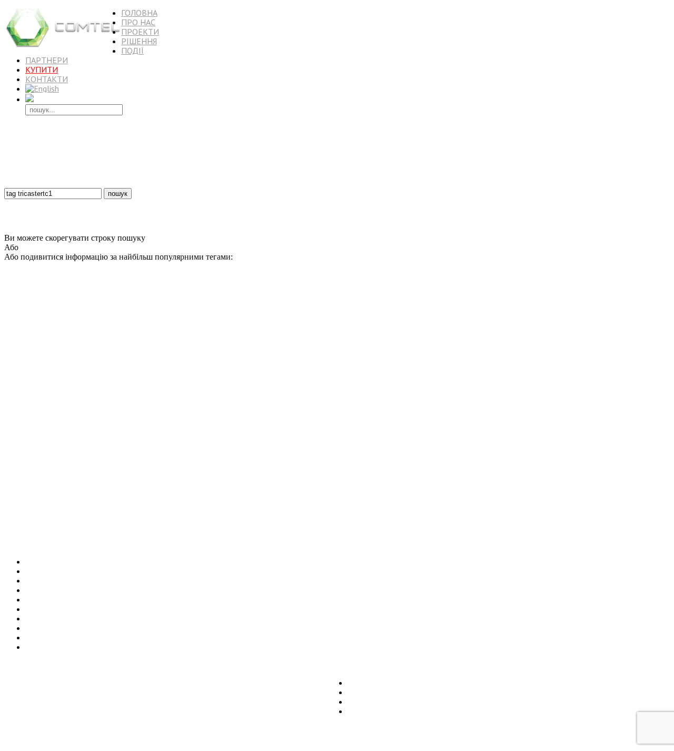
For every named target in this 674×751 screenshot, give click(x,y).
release (128, 354)
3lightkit (656, 496)
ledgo (67, 378)
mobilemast (632, 367)
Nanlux (595, 449)
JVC (558, 507)
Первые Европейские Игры (59, 507)
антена (321, 354)
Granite (115, 380)
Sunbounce (84, 303)
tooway (280, 486)
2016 (187, 391)
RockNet (25, 367)
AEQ (237, 403)
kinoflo (128, 414)
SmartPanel (403, 486)
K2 (67, 475)
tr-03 (495, 475)
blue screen (260, 438)
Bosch (176, 304)
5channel (265, 428)
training (590, 403)
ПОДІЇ (132, 50)
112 (221, 486)
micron (233, 391)
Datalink (279, 367)
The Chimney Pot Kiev (325, 391)
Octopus (557, 427)
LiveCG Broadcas (353, 403)
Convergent (626, 334)
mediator (654, 334)
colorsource (141, 391)
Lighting (59, 401)
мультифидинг (22, 403)
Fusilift (564, 304)
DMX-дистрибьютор (113, 517)
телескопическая (254, 304)
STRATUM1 (346, 320)
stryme (287, 391)
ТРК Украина (36, 517)
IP (330, 506)
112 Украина (20, 345)
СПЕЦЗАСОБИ (607, 426)
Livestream (645, 354)
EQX (246, 428)
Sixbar (522, 344)
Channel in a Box (194, 486)
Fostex (403, 414)
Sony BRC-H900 (186, 380)
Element (646, 473)
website (255, 449)
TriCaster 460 (206, 334)
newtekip (223, 496)
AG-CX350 (151, 303)
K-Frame (620, 380)
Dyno (478, 320)
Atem (437, 367)
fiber (578, 380)
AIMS (197, 475)
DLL (345, 345)
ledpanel (253, 486)
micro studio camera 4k (555, 449)
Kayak (12, 334)
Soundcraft (331, 367)
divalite (13, 449)
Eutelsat (195, 304)
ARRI (50, 412)
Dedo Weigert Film (598, 391)
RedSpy (286, 475)
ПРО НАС (138, 22)
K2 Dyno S (653, 403)
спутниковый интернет (636, 304)
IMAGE (121, 486)
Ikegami (183, 403)
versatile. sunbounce (166, 496)
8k (198, 391)
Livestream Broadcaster (515, 391)
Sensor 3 (300, 354)
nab (182, 345)
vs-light (538, 506)
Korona (133, 461)
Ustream (604, 496)
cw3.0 (351, 438)
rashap (361, 345)
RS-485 (608, 486)
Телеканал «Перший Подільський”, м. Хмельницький (122, 599)
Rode (489, 334)
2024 (396, 345)
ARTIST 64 (325, 414)
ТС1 (70, 414)
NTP (127, 475)
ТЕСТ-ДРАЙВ (463, 334)
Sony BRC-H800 (490, 403)
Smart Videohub (433, 354)
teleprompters (295, 449)
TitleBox (14, 354)
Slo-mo (203, 354)
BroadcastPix (427, 334)
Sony (411, 391)
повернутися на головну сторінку (81, 247)
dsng (470, 367)
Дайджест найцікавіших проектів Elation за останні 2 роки (130, 637)
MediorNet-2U (189, 320)
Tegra (145, 354)
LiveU (621, 354)
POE (317, 380)
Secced (276, 353)
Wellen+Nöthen (386, 354)
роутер (422, 414)
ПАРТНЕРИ (46, 60)
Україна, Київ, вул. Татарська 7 (59, 664)
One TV (496, 414)
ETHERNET (255, 344)
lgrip (309, 366)
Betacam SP (384, 475)
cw (501, 334)
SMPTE (642, 345)
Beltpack (599, 345)
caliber (121, 449)
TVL (631, 402)
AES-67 (277, 380)
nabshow (161, 427)
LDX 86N (456, 380)
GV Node (152, 345)
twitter (255, 496)
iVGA (201, 496)
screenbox (216, 403)
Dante (390, 507)
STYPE (280, 334)
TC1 (43, 345)
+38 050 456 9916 (35, 737)
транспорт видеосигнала (140, 403)
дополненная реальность (306, 345)
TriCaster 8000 (495, 354)
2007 (340, 303)
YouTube (105, 354)
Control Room (55, 367)
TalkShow (112, 319)
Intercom (93, 380)
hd (465, 304)
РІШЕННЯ (139, 41)
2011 (585, 496)
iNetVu (410, 506)
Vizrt (338, 448)
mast (282, 304)
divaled (658, 320)
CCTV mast (331, 334)
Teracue (144, 475)
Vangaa (654, 449)
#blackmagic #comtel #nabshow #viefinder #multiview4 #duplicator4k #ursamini (430, 496)
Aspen (310, 438)
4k (502, 302)
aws (582, 345)
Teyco (57, 303)
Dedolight (621, 317)
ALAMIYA (559, 391)
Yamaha (596, 380)
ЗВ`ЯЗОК (451, 413)
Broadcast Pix (453, 320)
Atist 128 (645, 380)
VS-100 (212, 414)
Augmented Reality (212, 345)
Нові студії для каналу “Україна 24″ (89, 609)
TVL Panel (258, 403)
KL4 (109, 303)
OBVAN (50, 461)
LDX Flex (563, 496)
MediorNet (154, 506)
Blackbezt (82, 345)
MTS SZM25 (20, 414)
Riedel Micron (303, 507)
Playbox (303, 334)
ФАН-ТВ (456, 403)
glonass (100, 486)
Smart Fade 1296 (576, 414)
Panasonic (623, 459)
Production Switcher (52, 354)
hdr (472, 507)
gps (271, 448)
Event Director (582, 475)
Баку (487, 449)
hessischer (550, 475)
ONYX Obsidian (96, 474)
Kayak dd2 (630, 496)
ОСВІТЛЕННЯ (401, 365)
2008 (161, 354)
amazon (404, 403)
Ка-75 (528, 475)
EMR (235, 486)
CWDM (430, 475)
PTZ (362, 485)
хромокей (16, 320)
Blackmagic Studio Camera (120, 333)
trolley (187, 367)
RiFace (583, 304)
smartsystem (510, 449)
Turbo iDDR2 (21, 461)
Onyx (431, 380)
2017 (44, 380)
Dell (178, 414)
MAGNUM (429, 403)
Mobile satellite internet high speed (46, 486)
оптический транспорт (33, 475)
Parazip (396, 427)
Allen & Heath (129, 438)
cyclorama (366, 380)
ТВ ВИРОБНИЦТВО (428, 459)
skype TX (541, 414)
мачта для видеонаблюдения (184, 438)
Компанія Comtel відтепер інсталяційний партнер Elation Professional (148, 647)
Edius (487, 506)
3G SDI (410, 475)
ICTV (11, 391)
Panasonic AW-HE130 (534, 380)
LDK (625, 486)
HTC (654, 367)
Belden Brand (294, 461)
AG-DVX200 (161, 367)
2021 (515, 304)
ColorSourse (156, 414)
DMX (177, 333)
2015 (322, 302)
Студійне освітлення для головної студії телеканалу (118, 590)
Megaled (362, 459)
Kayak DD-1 (386, 449)
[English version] (42, 88)
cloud (163, 475)
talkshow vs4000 (217, 428)
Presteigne (611, 414)
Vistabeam (157, 461)
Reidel (125, 304)
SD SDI (213, 391)
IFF (475, 303)
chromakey (258, 461)
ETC (33, 332)
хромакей (288, 438)
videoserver (250, 475)
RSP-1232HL (260, 391)
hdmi (506, 366)
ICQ (171, 345)
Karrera (591, 461)
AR (305, 414)
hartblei (169, 391)
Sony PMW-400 (247, 367)
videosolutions (25, 303)
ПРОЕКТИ (140, 31)
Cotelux (487, 367)
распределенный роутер (321, 486)
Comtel (228, 317)
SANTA (206, 367)
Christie (256, 380)
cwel (104, 438)
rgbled (373, 427)
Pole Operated (518, 461)
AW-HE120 (60, 334)
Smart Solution (248, 507)
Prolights (17, 438)
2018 (509, 437)
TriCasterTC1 (98, 367)
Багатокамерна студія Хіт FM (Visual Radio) (103, 580)
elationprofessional (454, 391)
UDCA (425, 345)
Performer (84, 320)
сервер (59, 345)
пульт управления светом (297, 496)
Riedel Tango (97, 496)
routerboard (92, 403)
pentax (86, 438)
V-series (621, 345)
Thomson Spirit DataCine (92, 391)
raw (229, 334)
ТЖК (652, 461)
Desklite (112, 461)
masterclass (229, 461)
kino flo (583, 505)
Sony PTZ (359, 367)
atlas (84, 354)
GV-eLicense (19, 380)
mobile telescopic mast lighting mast (455, 428)
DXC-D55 (467, 449)
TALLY (345, 507)
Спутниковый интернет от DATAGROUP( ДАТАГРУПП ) (525, 486)
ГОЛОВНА (139, 12)
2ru (296, 367)
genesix (13, 507)
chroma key (482, 438)
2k (198, 403)
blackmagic (222, 447)
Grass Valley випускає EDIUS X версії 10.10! (104, 628)
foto (241, 496)
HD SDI (517, 414)
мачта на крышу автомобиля (623, 438)
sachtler (382, 414)
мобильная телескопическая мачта (420, 438)
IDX (429, 507)
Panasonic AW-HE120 (335, 428)
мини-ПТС (338, 380)
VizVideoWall (617, 507)
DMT (530, 304)
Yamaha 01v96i (50, 320)
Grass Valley (565, 332)
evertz (144, 485)
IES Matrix (248, 354)
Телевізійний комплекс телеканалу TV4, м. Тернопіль (121, 561)
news (274, 507)
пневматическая (383, 320)
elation (220, 473)
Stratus (465, 354)
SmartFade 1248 (149, 320)
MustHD (129, 496)
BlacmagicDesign (522, 428)
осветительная (68, 428)
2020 (478, 474)
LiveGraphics (252, 334)
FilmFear (331, 438)
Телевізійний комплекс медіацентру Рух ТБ (103, 571)
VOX (609, 367)
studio (546, 304)
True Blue (566, 461)
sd (77, 367)
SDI (461, 474)
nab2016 (220, 380)
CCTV (602, 334)
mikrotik (106, 345)
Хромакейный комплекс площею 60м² (94, 618)
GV (543, 460)
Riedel (521, 332)
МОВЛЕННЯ (39, 391)
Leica (10, 517)
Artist (443, 507)
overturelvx (616, 475)
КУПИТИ (41, 69)
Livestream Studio (26, 428)
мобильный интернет (200, 507)
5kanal (180, 475)
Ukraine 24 (155, 517)
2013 (379, 343)
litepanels (292, 427)
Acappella (511, 507)
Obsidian (106, 507)
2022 (488, 304)
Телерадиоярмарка (586, 354)
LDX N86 (368, 507)
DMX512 (410, 380)
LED (589, 364)
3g (358, 391)
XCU (478, 414)
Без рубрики (283, 414)
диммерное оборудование (546, 403)
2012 (567, 344)
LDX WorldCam (310, 403)
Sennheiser (308, 319)
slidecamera (395, 334)
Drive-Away (650, 507)
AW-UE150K (444, 304)
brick (164, 486)
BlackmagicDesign (387, 302)
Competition (70, 517)
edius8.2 (485, 380)
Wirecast (612, 403)
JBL (227, 438)
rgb (270, 475)
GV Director (61, 496)
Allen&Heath (435, 486)
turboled (299, 380)
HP (222, 367)
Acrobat (497, 320)
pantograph (46, 438)
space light (130, 367)
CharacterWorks (538, 354)
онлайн (567, 367)
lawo (599, 304)
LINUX (185, 428)
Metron (334, 461)
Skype (636, 413)
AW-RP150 (572, 438)
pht (524, 438)
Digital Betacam (96, 414)
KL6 (447, 475)
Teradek (128, 345)
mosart (511, 475)
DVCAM (301, 304)
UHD (155, 380)
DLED (193, 414)
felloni (127, 507)
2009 (639, 486)
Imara (389, 380)
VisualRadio (419, 320)
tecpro (379, 486)
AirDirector (355, 414)
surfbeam (487, 461)
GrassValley (24, 495)
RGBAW (359, 449)
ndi (458, 505)
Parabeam (267, 319)
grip (410, 345)
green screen (245, 413)
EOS (239, 438)
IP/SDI (384, 403)
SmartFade (536, 366)
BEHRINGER (348, 354)
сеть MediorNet (81, 461)
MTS (103, 448)
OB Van (223, 354)
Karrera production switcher (58, 449)
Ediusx (540, 496)
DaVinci (500, 345)
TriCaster (345, 472)
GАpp (368, 438)
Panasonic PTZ (381, 391)
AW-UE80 (219, 304)
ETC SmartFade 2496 (461, 345)
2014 (138, 426)
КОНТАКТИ (46, 79)
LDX (135, 379)
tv (409, 354)
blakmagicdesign (178, 449)
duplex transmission (428, 449)
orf (319, 461)
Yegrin (546, 343)
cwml (630, 391)
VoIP (239, 380)
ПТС (613, 448)
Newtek (108, 425)
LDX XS (181, 354)
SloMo (454, 367)
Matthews (309, 475)
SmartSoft (143, 449)
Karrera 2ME (363, 334)
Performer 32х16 (193, 461)
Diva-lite (632, 449)
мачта (280, 403)
